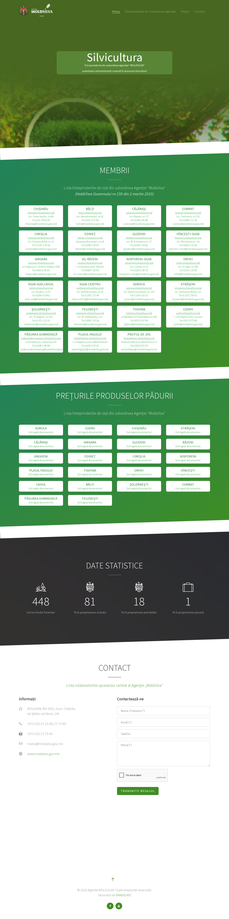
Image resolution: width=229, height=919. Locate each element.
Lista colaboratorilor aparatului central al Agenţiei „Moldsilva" (114, 685)
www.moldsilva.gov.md (43, 754)
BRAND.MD (123, 895)
